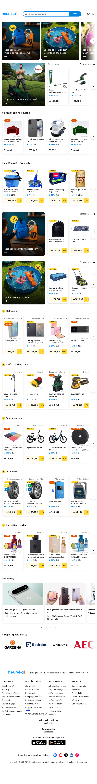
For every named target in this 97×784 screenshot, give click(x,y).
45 (57, 195)
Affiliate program (55, 707)
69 (79, 507)
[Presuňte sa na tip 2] (46, 627)
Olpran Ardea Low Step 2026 (57, 449)
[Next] (93, 41)
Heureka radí (30, 693)
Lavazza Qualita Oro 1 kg (79, 191)
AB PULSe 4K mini (77, 341)
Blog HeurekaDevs (9, 707)
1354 (80, 195)
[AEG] (84, 645)
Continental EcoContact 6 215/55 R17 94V (34, 502)
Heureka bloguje (8, 704)
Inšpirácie (75, 700)
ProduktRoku (77, 693)
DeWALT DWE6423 (77, 394)
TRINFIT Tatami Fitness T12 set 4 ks (13, 449)
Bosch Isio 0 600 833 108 (78, 91)
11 (57, 346)
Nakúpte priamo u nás (33, 696)
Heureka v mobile (32, 689)
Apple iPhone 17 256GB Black (35, 140)
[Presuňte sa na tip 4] (55, 627)
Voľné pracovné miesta (11, 696)
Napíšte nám (48, 723)
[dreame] (60, 645)
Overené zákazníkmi (79, 686)
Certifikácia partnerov (80, 696)
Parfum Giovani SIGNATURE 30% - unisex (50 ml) (10, 556)
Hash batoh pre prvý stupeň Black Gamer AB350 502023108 (56, 241)
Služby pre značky (55, 700)
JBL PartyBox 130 (10, 341)
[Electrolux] (36, 645)
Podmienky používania (10, 693)
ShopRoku (76, 689)
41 (12, 560)
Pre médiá (6, 700)
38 (79, 560)
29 (35, 145)
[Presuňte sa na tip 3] (50, 627)
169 (35, 560)
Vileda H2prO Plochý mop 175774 (56, 191)
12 (57, 95)
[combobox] (46, 14)
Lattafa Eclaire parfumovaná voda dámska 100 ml (56, 556)
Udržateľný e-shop (79, 704)
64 (79, 399)
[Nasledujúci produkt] (93, 86)
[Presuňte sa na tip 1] (41, 627)
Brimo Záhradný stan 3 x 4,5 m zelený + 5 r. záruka (79, 140)
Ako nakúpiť (30, 686)
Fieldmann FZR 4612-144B (79, 289)
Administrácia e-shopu (57, 686)
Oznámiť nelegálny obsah (12, 711)
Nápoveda (52, 714)
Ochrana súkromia (32, 704)
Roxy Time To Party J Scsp (79, 241)
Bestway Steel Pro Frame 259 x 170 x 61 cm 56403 (58, 289)
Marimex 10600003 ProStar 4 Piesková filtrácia (11, 191)
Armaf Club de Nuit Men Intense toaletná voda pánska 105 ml (35, 556)
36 (57, 560)
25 (57, 145)
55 (79, 346)
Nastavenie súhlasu (33, 700)
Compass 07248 (32, 394)
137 (12, 195)
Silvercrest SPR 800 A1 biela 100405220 (57, 140)
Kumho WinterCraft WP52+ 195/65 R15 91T (12, 502)
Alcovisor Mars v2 (55, 501)
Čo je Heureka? (8, 686)
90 (35, 195)
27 (35, 507)
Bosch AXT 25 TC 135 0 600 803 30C (57, 395)
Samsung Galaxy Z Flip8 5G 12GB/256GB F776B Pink (57, 342)
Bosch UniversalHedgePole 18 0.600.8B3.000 (58, 91)
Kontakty (5, 689)
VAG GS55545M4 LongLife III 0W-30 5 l (79, 502)
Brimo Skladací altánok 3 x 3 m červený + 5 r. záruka (13, 140)
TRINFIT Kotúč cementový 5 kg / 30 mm (80, 449)
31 (12, 399)
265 (57, 507)
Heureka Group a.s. (36, 762)
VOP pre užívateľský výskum (36, 714)
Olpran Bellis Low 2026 (35, 448)
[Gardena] (13, 645)
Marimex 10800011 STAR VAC (33, 191)
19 (35, 346)
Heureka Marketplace (56, 696)
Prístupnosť (6, 714)
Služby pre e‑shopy (56, 693)
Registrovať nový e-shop (58, 689)
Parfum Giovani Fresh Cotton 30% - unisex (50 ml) (79, 556)
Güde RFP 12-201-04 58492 (11, 395)
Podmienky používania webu (75, 762)
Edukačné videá (54, 711)
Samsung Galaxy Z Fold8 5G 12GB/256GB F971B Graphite (35, 342)
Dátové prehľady (55, 704)
